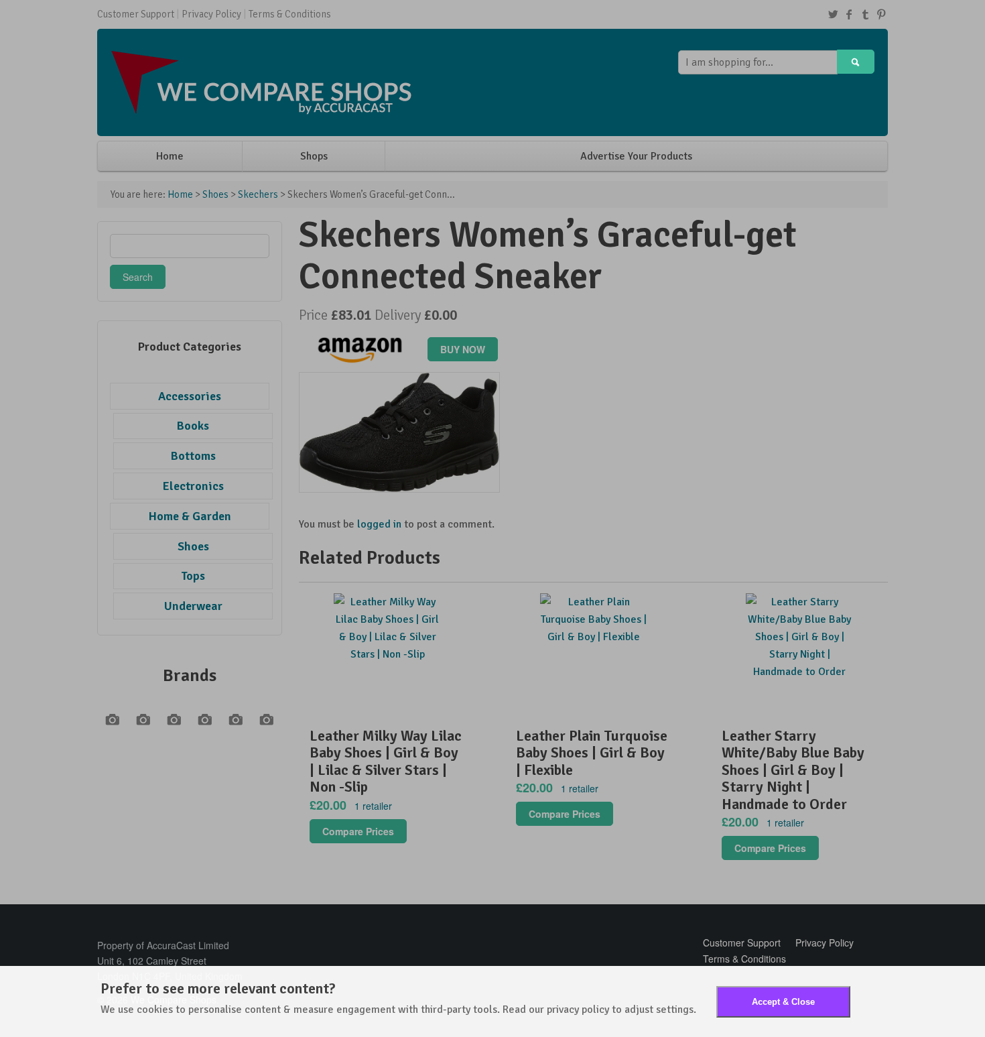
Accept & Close (783, 1002)
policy (595, 1009)
